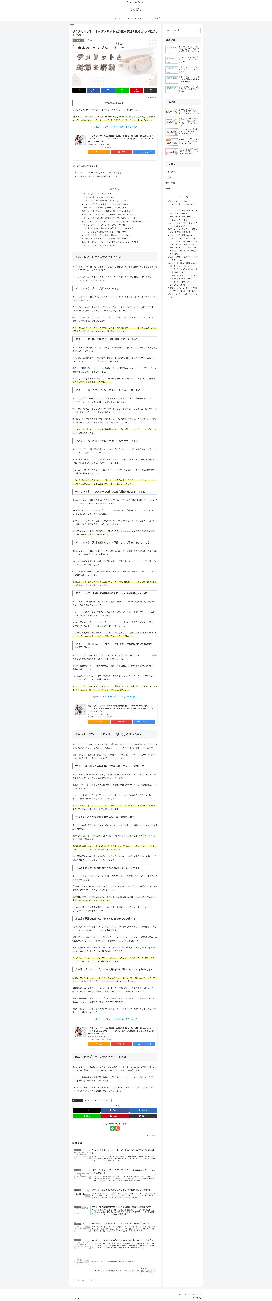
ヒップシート (100, 1100)
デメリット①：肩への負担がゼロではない (100, 197)
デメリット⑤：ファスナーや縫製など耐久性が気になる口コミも (108, 211)
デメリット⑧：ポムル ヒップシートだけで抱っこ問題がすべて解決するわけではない (116, 221)
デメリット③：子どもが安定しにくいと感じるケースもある (107, 204)
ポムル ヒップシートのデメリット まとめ (98, 245)
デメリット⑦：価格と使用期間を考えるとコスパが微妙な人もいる (109, 218)
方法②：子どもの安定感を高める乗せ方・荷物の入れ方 (105, 232)
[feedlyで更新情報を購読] (112, 1128)
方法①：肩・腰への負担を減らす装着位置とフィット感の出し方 (108, 228)
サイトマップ (196, 1294)
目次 (112, 189)
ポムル (109, 1100)
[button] (150, 90)
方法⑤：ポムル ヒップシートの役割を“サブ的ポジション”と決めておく (111, 242)
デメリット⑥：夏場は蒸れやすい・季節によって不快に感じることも (110, 214)
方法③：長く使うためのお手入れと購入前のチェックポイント (108, 235)
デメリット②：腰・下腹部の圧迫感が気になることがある (106, 201)
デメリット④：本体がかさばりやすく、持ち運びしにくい (106, 208)
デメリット (89, 1100)
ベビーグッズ (78, 1100)
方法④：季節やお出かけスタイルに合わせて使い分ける (105, 238)
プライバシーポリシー (182, 1294)
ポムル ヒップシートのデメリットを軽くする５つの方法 (103, 225)
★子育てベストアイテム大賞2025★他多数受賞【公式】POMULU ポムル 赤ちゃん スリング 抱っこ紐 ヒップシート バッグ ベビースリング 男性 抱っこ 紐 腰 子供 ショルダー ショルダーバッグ (121, 138)
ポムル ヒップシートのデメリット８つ (96, 194)
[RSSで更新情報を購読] (117, 1128)
